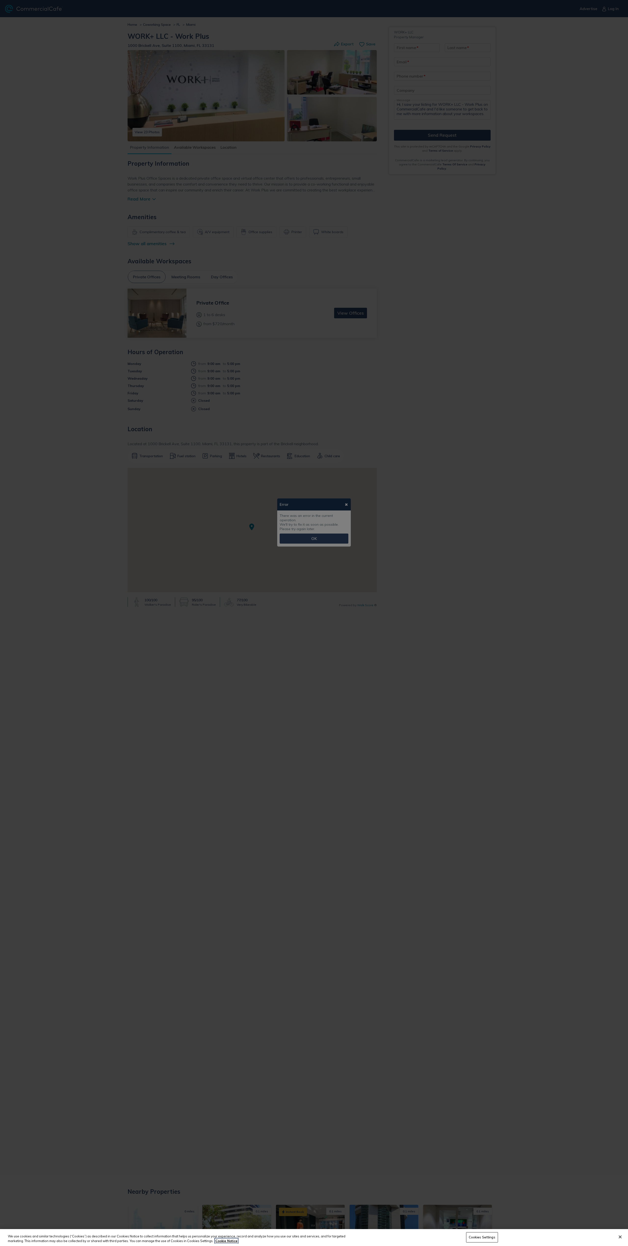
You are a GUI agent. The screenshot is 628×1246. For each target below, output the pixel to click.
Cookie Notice (226, 1241)
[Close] (620, 1237)
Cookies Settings (482, 1237)
